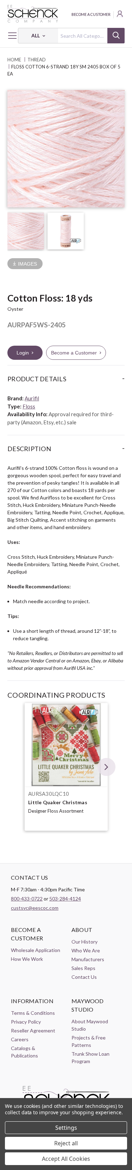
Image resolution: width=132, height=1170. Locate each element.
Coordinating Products (56, 695)
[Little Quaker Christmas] (66, 744)
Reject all (66, 1143)
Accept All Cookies (66, 1159)
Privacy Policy (26, 1022)
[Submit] (116, 35)
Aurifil (32, 398)
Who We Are (85, 950)
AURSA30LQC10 (48, 793)
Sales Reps (83, 968)
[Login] (120, 14)
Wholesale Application (35, 950)
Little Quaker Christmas (57, 802)
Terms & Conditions (33, 1013)
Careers (20, 1039)
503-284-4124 (65, 899)
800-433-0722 (27, 899)
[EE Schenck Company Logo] (66, 14)
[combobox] (71, 35)
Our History (84, 942)
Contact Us (84, 977)
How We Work (27, 959)
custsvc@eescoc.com (34, 908)
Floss (29, 406)
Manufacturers (87, 959)
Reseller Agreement (33, 1030)
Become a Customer (91, 14)
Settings (66, 1128)
